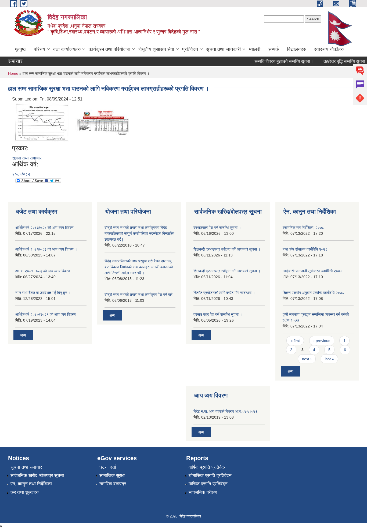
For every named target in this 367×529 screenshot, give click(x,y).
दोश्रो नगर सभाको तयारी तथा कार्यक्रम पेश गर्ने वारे (138, 294)
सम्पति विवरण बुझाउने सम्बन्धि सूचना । (280, 61)
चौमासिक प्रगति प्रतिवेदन (210, 475)
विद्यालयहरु (296, 49)
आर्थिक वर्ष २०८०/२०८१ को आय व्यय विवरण (45, 314)
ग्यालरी (254, 49)
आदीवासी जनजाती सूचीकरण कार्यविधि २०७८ (312, 271)
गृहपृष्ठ (20, 49)
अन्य (23, 335)
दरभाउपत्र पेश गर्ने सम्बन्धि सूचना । (217, 227)
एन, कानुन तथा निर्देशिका (31, 483)
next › (307, 359)
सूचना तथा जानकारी (223, 49)
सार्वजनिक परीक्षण (203, 492)
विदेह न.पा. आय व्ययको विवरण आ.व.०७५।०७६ (225, 411)
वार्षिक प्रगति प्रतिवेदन (207, 467)
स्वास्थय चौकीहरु (329, 49)
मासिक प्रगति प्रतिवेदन (208, 483)
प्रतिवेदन (190, 49)
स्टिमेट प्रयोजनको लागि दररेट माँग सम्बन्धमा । (224, 292)
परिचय (39, 49)
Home (13, 73)
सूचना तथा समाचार (27, 158)
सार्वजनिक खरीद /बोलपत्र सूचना (37, 475)
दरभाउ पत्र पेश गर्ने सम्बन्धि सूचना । (217, 314)
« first (295, 340)
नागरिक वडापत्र (112, 483)
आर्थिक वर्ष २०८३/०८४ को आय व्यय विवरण (44, 227)
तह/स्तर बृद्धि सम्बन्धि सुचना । (342, 61)
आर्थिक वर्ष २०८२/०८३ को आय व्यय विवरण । (46, 249)
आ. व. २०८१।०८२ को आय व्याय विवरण (42, 271)
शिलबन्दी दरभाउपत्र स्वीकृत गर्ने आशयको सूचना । (226, 249)
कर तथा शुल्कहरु (24, 492)
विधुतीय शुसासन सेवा (156, 49)
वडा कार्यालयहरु (67, 49)
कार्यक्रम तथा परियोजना (109, 49)
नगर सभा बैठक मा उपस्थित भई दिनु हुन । (43, 292)
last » (329, 359)
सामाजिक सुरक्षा (112, 475)
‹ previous (321, 340)
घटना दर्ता (107, 467)
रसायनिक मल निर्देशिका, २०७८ (303, 227)
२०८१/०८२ (21, 174)
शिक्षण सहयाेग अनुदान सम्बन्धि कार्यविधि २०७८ (313, 292)
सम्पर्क (273, 49)
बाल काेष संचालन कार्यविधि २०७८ (305, 249)
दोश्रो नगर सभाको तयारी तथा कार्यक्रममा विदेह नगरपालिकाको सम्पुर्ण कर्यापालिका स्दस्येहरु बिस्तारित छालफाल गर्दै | (139, 233)
